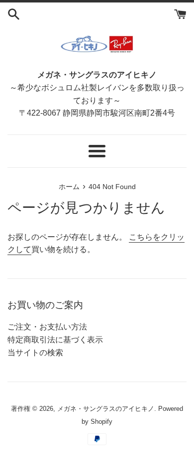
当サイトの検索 (35, 352)
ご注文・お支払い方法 (47, 327)
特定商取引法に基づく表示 (55, 339)
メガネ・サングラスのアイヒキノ (105, 408)
